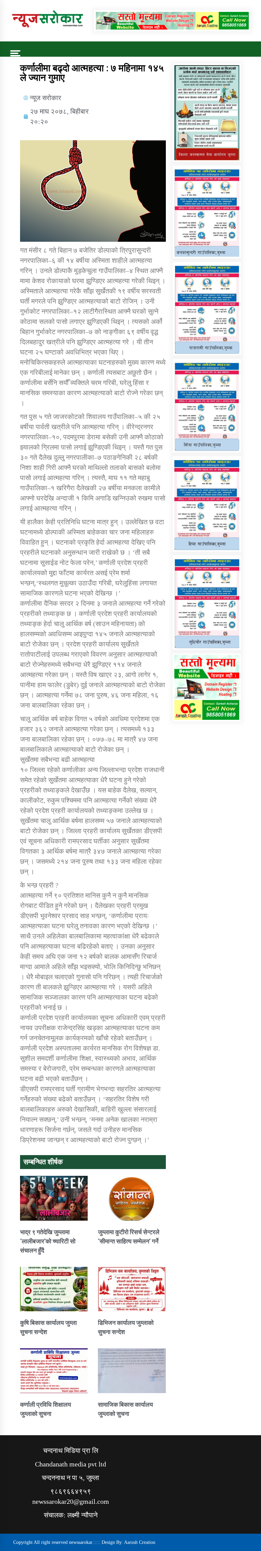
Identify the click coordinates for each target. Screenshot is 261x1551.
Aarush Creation (139, 1542)
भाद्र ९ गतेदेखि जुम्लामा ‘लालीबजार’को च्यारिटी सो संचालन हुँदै (47, 1241)
